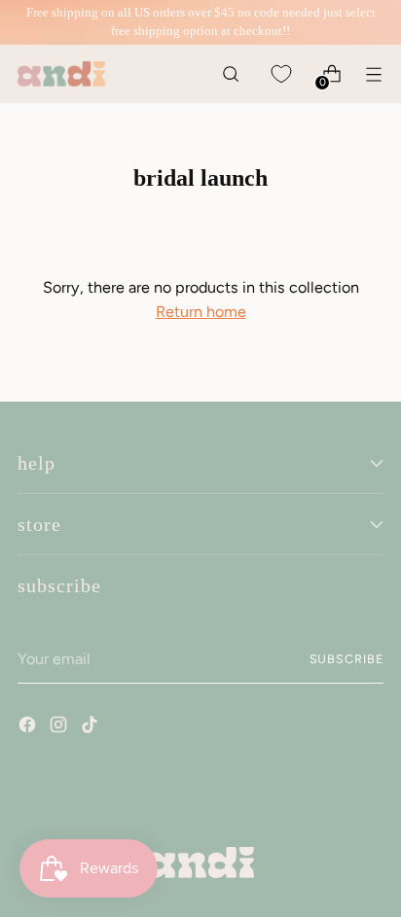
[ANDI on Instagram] (60, 727)
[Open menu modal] (373, 73)
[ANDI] (61, 74)
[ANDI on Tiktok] (91, 727)
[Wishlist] (281, 73)
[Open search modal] (230, 73)
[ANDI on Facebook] (29, 727)
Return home (201, 311)
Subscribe (347, 659)
